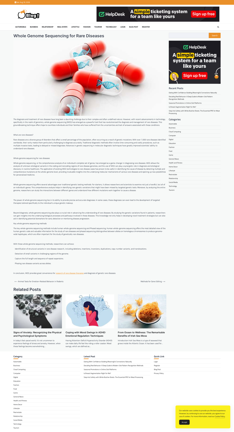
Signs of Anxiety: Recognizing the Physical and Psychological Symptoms (37, 334)
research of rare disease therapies (70, 273)
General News (174, 159)
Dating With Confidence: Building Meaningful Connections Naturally (193, 92)
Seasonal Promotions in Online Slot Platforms (185, 103)
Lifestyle (75, 27)
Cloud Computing (175, 131)
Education (172, 143)
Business (34, 27)
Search (215, 35)
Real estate (62, 27)
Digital (171, 139)
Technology (111, 27)
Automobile (20, 27)
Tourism (98, 27)
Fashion (86, 27)
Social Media (173, 182)
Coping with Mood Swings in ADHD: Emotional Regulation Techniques (86, 334)
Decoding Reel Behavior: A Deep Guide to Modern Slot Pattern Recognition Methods (113, 365)
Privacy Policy (159, 373)
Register (146, 27)
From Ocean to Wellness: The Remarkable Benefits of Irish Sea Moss (141, 334)
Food (170, 151)
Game (171, 155)
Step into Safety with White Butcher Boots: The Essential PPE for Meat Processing (113, 377)
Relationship (47, 27)
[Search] (218, 27)
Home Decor (173, 166)
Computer (172, 135)
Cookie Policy (220, 416)
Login (122, 27)
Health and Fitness (175, 162)
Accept (184, 422)
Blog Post (133, 27)
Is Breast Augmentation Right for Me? (182, 107)
